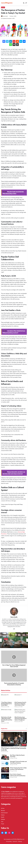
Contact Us (15, 841)
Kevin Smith (5, 16)
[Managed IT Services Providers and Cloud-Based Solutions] (5, 763)
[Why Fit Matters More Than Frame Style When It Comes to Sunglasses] (21, 712)
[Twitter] (7, 41)
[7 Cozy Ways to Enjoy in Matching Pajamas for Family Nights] (7, 697)
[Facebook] (3, 41)
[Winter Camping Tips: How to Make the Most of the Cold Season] (5, 769)
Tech (2, 821)
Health (2, 817)
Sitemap (20, 841)
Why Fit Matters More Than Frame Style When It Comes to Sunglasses (20, 718)
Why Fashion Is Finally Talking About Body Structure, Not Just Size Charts (6, 719)
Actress (2, 808)
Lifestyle (3, 819)
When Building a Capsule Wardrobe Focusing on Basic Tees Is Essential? (13, 644)
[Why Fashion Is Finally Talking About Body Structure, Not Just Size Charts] (7, 712)
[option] (14, 640)
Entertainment (4, 812)
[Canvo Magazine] (7, 3)
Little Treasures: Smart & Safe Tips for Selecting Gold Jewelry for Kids (20, 704)
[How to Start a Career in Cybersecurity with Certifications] (5, 776)
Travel (2, 823)
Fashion (3, 7)
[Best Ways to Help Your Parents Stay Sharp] (5, 757)
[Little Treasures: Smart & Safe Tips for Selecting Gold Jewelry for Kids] (21, 697)
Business (3, 810)
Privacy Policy (9, 841)
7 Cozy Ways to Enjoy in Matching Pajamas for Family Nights (6, 704)
